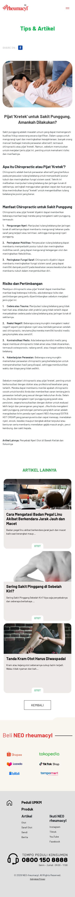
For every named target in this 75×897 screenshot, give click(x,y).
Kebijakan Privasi (37, 879)
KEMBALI (37, 705)
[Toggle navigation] (67, 8)
